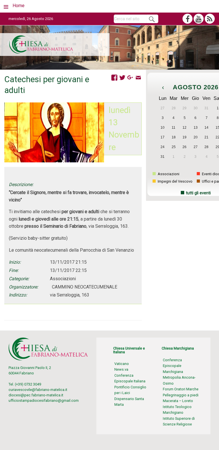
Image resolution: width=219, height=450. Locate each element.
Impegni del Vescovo (174, 181)
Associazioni (168, 174)
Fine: (14, 270)
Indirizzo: (18, 295)
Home (19, 5)
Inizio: (15, 262)
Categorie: (19, 278)
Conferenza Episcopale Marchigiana (173, 366)
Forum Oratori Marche (180, 389)
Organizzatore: (23, 287)
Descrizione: (21, 184)
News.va (121, 369)
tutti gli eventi (198, 193)
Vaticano (121, 364)
